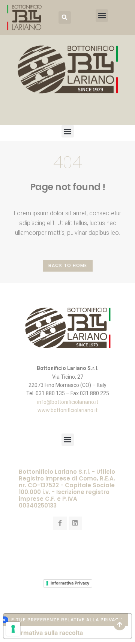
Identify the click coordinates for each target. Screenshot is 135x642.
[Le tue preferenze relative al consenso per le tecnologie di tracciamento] (13, 629)
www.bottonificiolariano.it (68, 410)
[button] (64, 17)
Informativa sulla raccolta (46, 632)
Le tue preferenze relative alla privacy (65, 619)
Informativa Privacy (70, 583)
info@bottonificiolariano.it (67, 402)
